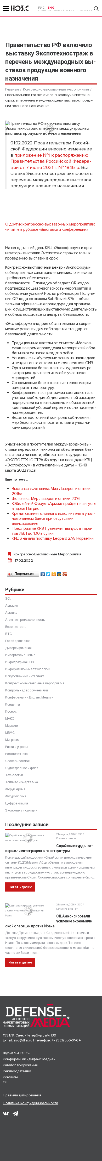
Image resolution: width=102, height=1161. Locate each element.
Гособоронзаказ (17, 641)
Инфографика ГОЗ (19, 662)
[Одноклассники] (53, 573)
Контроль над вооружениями (26, 690)
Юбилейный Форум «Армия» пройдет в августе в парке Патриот (54, 506)
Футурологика (15, 796)
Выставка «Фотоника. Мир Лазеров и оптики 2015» (51, 491)
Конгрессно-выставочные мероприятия (56, 89)
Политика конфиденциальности (30, 1103)
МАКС (9, 719)
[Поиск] (96, 9)
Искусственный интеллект (24, 676)
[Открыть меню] (6, 8)
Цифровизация (16, 803)
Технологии (14, 775)
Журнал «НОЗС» (16, 1053)
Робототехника (16, 754)
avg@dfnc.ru (23, 1040)
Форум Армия (15, 789)
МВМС (9, 733)
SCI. (8, 598)
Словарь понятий (17, 761)
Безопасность (15, 627)
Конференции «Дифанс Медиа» (29, 697)
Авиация (11, 606)
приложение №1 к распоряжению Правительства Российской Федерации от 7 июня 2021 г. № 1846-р (50, 161)
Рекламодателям (17, 1071)
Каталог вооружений (20, 1065)
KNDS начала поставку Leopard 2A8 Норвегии (53, 538)
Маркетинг (13, 726)
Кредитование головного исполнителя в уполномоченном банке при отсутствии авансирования (53, 518)
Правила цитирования (22, 1095)
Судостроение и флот (21, 768)
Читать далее (20, 887)
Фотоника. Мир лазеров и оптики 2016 (46, 498)
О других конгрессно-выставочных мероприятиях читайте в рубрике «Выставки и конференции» (50, 227)
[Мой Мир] (59, 573)
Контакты (10, 1077)
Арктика (11, 613)
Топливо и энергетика (21, 782)
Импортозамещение (20, 655)
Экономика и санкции (21, 810)
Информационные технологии (27, 669)
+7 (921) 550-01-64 (66, 1040)
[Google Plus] (64, 573)
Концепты (12, 704)
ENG (51, 8)
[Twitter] (48, 573)
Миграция (12, 740)
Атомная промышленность (24, 620)
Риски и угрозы (16, 747)
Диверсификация (18, 648)
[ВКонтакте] (43, 573)
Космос (11, 711)
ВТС (8, 634)
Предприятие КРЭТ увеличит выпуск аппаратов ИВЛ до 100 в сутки (52, 531)
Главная (12, 89)
